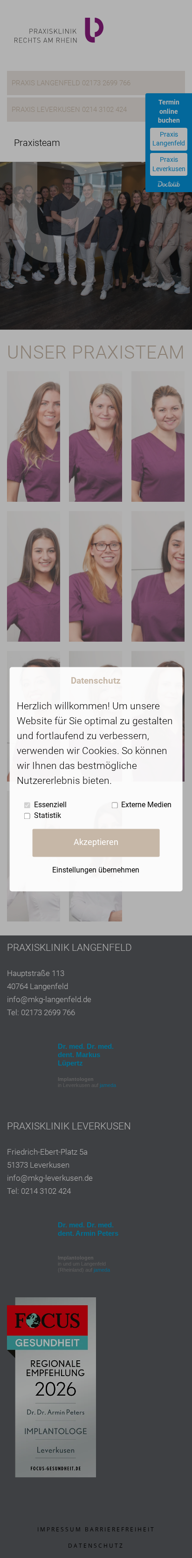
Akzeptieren (96, 842)
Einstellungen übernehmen (95, 870)
